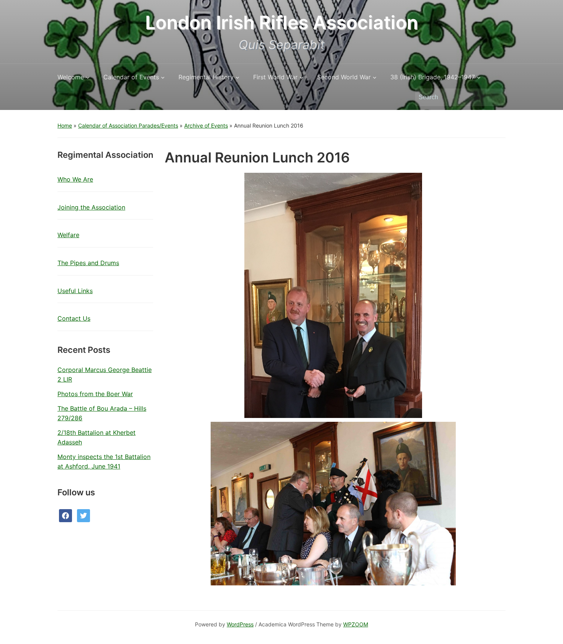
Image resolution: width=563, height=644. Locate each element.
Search (496, 97)
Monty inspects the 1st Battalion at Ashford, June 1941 (104, 461)
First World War (275, 77)
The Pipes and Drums (88, 263)
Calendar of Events (131, 77)
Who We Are (75, 179)
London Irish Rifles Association (281, 22)
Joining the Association (91, 207)
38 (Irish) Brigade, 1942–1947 (432, 77)
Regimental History (206, 77)
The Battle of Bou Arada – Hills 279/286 (101, 413)
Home (64, 125)
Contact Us (73, 318)
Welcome (70, 77)
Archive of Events (206, 125)
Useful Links (75, 291)
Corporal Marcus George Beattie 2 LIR (104, 374)
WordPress (240, 624)
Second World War (344, 77)
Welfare (68, 235)
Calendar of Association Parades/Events (128, 125)
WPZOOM (355, 624)
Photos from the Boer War (95, 394)
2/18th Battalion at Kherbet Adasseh (96, 437)
